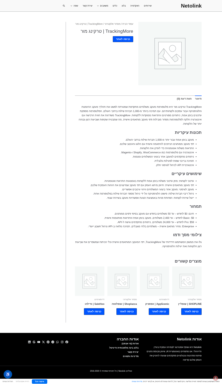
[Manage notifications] (215, 378)
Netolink (191, 6)
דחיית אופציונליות (22, 381)
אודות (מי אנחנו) (130, 343)
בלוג (124, 5)
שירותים (148, 5)
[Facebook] (66, 342)
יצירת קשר (88, 5)
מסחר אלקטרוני (113, 24)
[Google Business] (34, 342)
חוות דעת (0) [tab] (184, 98)
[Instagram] (62, 342)
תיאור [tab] (198, 98)
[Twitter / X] (43, 342)
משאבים (104, 5)
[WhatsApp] (57, 342)
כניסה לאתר (123, 39)
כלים (115, 5)
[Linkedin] (29, 342)
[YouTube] (38, 342)
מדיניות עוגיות (137, 381)
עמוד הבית (127, 24)
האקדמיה (134, 5)
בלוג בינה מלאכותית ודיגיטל (124, 347)
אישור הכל (39, 381)
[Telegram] (52, 342)
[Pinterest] (48, 342)
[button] (64, 5)
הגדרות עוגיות (8, 381)
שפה (76, 5)
